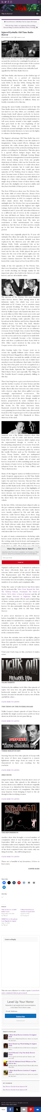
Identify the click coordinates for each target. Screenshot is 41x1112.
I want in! (20, 562)
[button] (20, 548)
